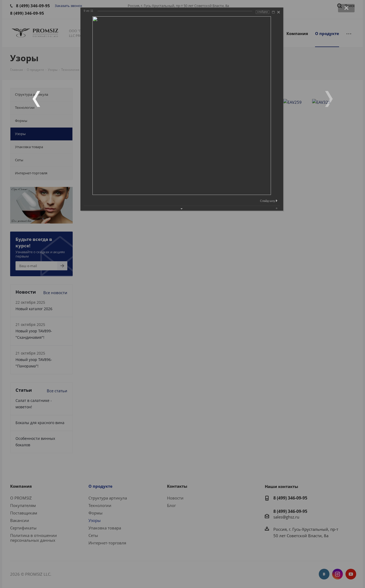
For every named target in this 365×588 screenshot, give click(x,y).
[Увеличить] (273, 12)
